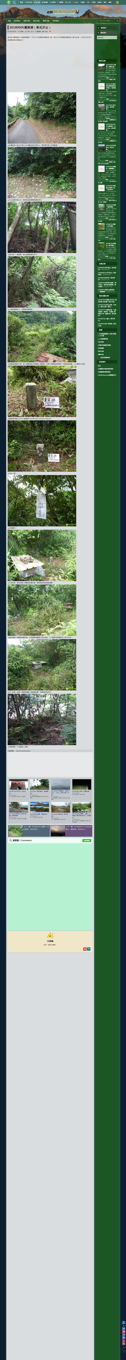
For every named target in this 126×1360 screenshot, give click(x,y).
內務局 (111, 79)
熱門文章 (101, 351)
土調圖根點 (112, 119)
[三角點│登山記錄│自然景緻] (63, 13)
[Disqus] (50, 864)
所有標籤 (101, 348)
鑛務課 (39, 31)
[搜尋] (117, 21)
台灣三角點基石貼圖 (104, 345)
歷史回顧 (105, 121)
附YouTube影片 (105, 163)
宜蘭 (99, 81)
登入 (99, 365)
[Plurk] (85, 949)
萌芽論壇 (87, 840)
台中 (101, 202)
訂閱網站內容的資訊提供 (105, 368)
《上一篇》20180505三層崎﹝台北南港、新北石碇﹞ (36, 828)
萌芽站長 (108, 118)
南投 (101, 221)
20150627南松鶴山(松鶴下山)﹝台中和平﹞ (111, 187)
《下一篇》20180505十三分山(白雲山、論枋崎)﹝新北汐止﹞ (79, 828)
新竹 (101, 121)
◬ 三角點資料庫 (103, 339)
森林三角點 (112, 200)
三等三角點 (112, 100)
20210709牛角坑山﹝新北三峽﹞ (111, 147)
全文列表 (101, 342)
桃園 (101, 182)
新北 (46, 31)
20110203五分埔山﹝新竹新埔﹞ (111, 107)
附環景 (104, 202)
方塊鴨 (21, 31)
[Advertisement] (50, 55)
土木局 (111, 238)
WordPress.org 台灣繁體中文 (107, 375)
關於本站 (101, 354)
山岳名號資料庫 (105, 357)
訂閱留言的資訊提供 (104, 372)
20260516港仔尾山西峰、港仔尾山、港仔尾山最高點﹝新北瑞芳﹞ (107, 284)
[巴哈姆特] (88, 949)
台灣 (43, 31)
